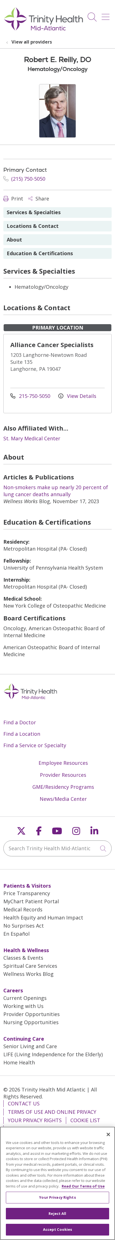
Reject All (57, 1213)
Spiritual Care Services (30, 965)
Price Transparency (26, 893)
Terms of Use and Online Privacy (52, 1111)
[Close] (108, 1134)
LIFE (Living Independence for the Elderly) (53, 1054)
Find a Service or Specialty (34, 745)
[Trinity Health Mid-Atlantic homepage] (43, 30)
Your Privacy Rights (35, 1120)
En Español (16, 933)
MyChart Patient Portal (31, 901)
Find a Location (21, 733)
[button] (107, 14)
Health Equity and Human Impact (43, 917)
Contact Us (24, 1103)
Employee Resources (63, 762)
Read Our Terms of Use (83, 1186)
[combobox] (57, 848)
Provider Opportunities (31, 1014)
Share (41, 198)
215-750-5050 (35, 396)
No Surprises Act (23, 925)
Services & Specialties (34, 212)
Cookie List (85, 1120)
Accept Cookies (57, 1229)
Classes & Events (23, 957)
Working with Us (23, 1006)
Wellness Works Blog (28, 974)
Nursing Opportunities (31, 1022)
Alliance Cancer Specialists (52, 344)
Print (16, 198)
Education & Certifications (40, 253)
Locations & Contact (33, 226)
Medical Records (22, 909)
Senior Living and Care (30, 1046)
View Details (81, 396)
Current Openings (25, 998)
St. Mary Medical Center (31, 438)
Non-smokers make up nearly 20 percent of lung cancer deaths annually (55, 491)
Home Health (19, 1062)
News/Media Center (63, 798)
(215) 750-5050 (27, 178)
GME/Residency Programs (63, 786)
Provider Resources (63, 774)
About (14, 239)
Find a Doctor (19, 722)
